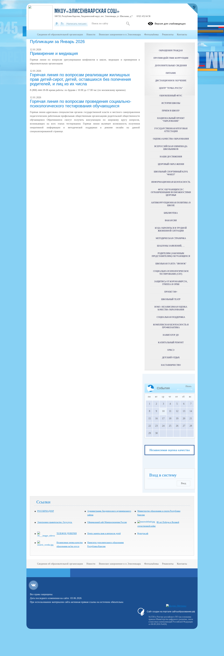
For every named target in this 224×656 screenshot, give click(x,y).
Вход (183, 483)
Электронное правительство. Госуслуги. (54, 522)
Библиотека (171, 213)
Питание (171, 73)
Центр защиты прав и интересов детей (104, 533)
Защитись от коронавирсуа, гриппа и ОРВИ (171, 283)
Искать (128, 23)
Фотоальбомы (151, 34)
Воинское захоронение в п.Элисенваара (120, 34)
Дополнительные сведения (171, 65)
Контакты (182, 34)
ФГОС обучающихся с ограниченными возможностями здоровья (171, 192)
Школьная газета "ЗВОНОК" (170, 263)
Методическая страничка (171, 238)
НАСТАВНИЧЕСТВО (171, 365)
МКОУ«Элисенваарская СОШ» (87, 11)
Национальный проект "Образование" (170, 119)
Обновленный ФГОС (170, 95)
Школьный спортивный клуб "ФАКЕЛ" (171, 173)
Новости (90, 34)
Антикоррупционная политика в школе (171, 204)
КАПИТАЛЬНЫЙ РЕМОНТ (171, 342)
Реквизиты (167, 34)
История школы (171, 103)
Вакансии (171, 220)
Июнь (188, 386)
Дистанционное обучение (170, 80)
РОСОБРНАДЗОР (45, 511)
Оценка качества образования (171, 139)
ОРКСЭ (170, 350)
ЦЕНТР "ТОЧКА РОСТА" (171, 88)
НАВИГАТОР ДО (171, 335)
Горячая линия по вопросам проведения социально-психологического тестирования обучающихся (80, 103)
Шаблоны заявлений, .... (171, 246)
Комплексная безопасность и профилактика (171, 326)
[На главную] (56, 23)
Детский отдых (171, 357)
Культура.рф (142, 533)
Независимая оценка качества (169, 450)
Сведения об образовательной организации (60, 34)
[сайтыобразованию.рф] (192, 8)
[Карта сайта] (62, 23)
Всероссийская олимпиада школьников (170, 147)
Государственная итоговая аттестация (170, 130)
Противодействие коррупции (170, 58)
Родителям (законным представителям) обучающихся (171, 254)
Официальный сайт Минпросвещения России (107, 522)
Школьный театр (170, 299)
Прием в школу (171, 110)
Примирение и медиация (54, 53)
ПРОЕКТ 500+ (170, 292)
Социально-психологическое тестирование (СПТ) (171, 272)
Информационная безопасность (170, 182)
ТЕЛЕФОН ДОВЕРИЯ (67, 533)
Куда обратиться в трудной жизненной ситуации (171, 229)
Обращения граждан (171, 50)
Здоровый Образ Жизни (171, 164)
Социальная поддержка (171, 317)
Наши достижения (171, 156)
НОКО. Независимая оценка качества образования (170, 308)
